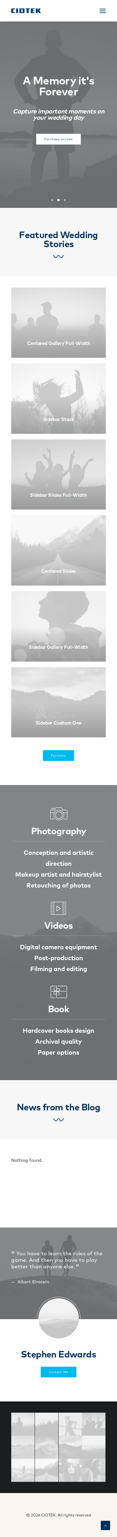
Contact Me (58, 1372)
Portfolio (58, 756)
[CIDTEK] (26, 10)
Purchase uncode (58, 139)
